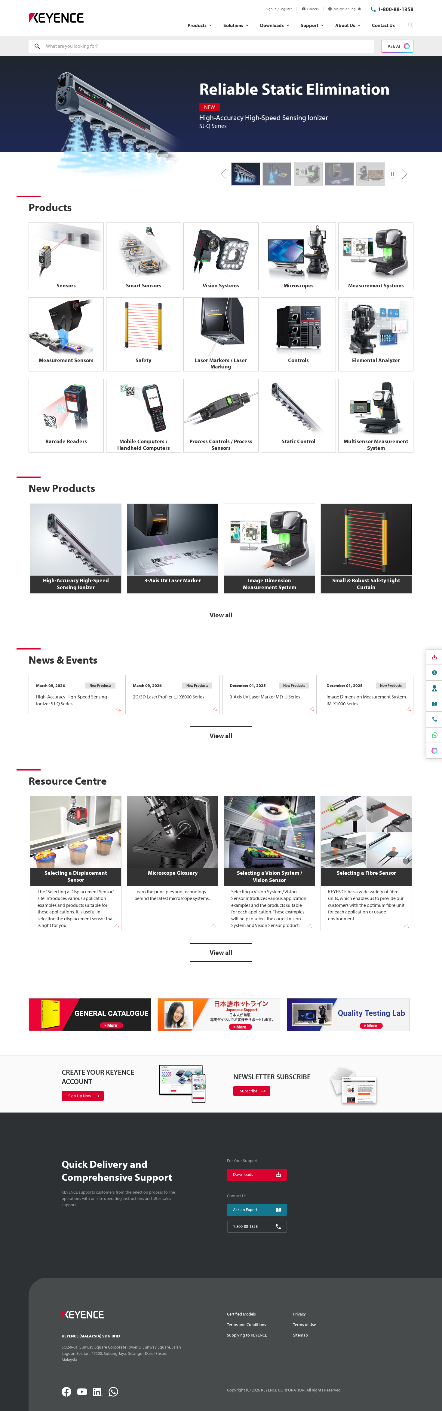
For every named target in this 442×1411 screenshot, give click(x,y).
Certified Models (241, 1314)
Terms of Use (304, 1324)
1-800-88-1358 (395, 9)
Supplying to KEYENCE (247, 1335)
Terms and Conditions (246, 1324)
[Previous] (226, 174)
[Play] (392, 174)
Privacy (299, 1314)
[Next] (402, 174)
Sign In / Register (279, 9)
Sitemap (300, 1335)
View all (221, 615)
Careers (313, 9)
